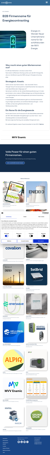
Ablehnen (9, 241)
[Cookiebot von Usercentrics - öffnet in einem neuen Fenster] (43, 213)
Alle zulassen (41, 241)
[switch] (19, 236)
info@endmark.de (38, 443)
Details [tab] (25, 216)
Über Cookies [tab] (41, 216)
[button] (47, 2)
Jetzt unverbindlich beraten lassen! (15, 162)
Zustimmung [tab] (8, 216)
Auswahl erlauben (25, 241)
